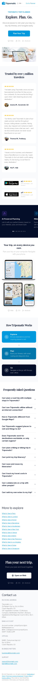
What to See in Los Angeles (11, 542)
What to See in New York (10, 529)
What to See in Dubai (9, 545)
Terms (3, 676)
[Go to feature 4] (18, 231)
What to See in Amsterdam (11, 526)
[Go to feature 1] (13, 231)
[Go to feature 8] (24, 231)
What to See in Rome (9, 520)
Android (27, 41)
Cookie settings (6, 678)
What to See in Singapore (10, 548)
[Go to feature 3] (16, 231)
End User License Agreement (14, 676)
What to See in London (10, 517)
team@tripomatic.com (9, 663)
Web (12, 41)
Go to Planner (30, 3)
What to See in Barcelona (10, 523)
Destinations (30, 674)
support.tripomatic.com (10, 661)
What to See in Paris (8, 513)
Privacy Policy (28, 676)
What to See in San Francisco (12, 539)
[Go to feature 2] (14, 231)
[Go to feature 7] (23, 231)
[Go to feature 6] (21, 231)
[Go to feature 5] (19, 231)
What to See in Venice (9, 532)
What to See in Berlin (9, 536)
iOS (19, 41)
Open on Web (20, 575)
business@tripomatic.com (11, 653)
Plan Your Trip (19, 33)
